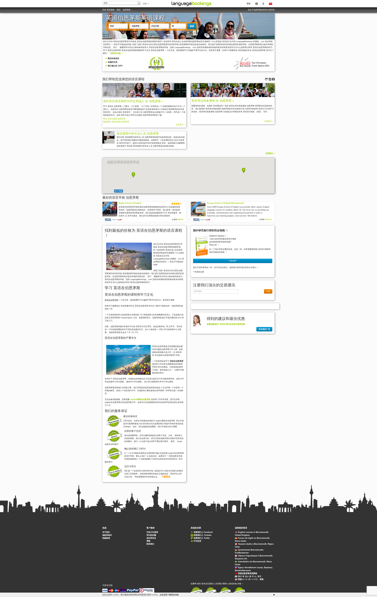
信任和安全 (151, 538)
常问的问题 (151, 535)
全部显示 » (180, 125)
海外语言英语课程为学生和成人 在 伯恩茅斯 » (133, 101)
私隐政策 (106, 538)
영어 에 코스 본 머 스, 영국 (249, 576)
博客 (148, 541)
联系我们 (150, 544)
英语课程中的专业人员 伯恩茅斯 (138, 133)
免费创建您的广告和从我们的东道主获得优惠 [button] (226, 324)
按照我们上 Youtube (202, 535)
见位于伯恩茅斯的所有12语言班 (261, 10)
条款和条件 (107, 535)
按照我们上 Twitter (202, 538)
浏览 (145, 4)
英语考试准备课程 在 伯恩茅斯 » (212, 100)
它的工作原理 (152, 532)
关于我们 (106, 532)
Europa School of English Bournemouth (225, 203)
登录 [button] (248, 4)
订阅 (268, 291)
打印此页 (197, 541)
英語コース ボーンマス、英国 (250, 579)
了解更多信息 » (115, 53)
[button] (133, 175)
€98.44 (180, 219)
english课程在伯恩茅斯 (140, 399)
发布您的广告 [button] (264, 329)
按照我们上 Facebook (203, 532)
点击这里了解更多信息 (169, 595)
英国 (118, 10)
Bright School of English (130, 203)
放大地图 (118, 191)
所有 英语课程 (108, 10)
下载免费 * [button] (232, 261)
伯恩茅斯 (127, 10)
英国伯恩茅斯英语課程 (247, 573)
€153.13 (268, 219)
